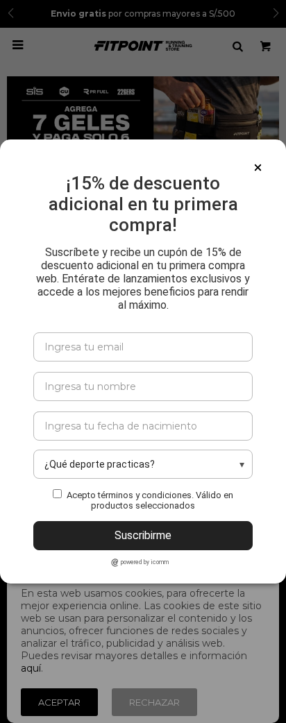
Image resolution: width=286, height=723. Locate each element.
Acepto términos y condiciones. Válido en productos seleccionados (150, 500)
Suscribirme (143, 535)
